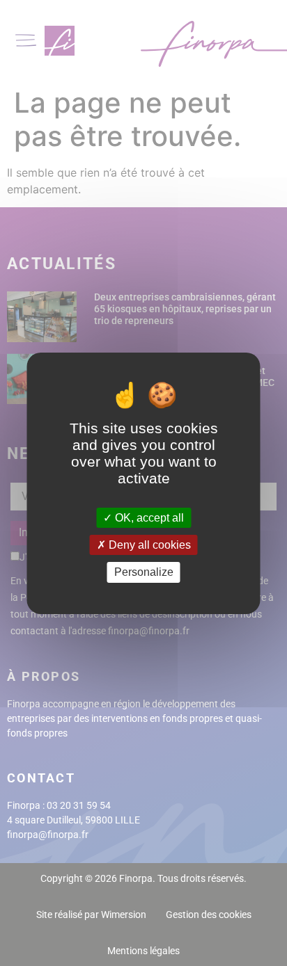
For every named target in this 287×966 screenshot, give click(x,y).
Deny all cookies (148, 545)
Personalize (143, 572)
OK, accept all (148, 518)
